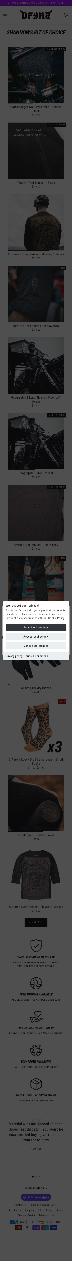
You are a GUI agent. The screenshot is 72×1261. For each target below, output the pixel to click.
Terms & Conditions (36, 656)
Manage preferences (36, 645)
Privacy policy (14, 656)
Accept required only (36, 636)
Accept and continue (36, 627)
